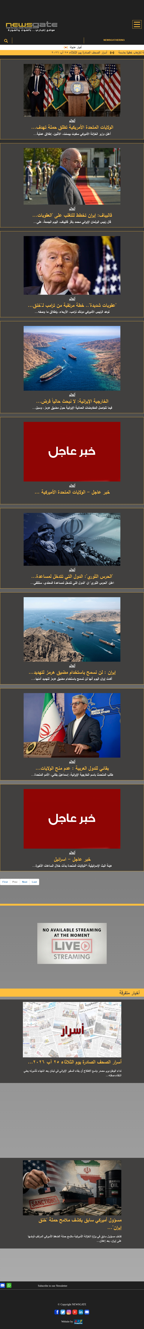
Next (24, 881)
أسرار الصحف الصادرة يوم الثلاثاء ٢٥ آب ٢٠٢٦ (87, 52)
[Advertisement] (72, 8)
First (5, 881)
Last (34, 881)
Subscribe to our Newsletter (52, 1285)
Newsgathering (114, 40)
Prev (14, 881)
